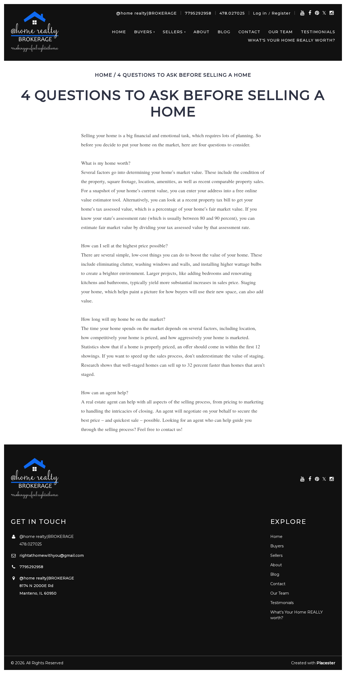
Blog (224, 31)
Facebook (309, 13)
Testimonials (318, 31)
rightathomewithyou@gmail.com (51, 555)
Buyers (143, 31)
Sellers (173, 31)
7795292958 (198, 13)
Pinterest (317, 13)
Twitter (324, 13)
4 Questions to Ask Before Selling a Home (184, 75)
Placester (326, 662)
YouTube (302, 13)
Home (119, 31)
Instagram (331, 13)
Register (281, 13)
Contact (249, 31)
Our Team (280, 31)
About (201, 31)
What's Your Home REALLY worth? (291, 40)
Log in (260, 13)
